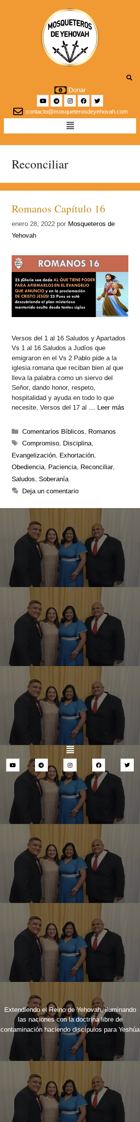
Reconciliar (96, 467)
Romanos (102, 431)
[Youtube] (43, 101)
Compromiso (40, 443)
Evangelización (34, 455)
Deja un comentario (50, 491)
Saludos (23, 479)
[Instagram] (70, 101)
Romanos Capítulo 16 (58, 209)
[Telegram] (56, 101)
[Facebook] (83, 101)
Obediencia (28, 467)
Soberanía (53, 479)
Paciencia (62, 467)
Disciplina (77, 443)
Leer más (110, 407)
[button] (70, 125)
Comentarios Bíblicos (53, 431)
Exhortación (77, 455)
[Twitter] (97, 101)
